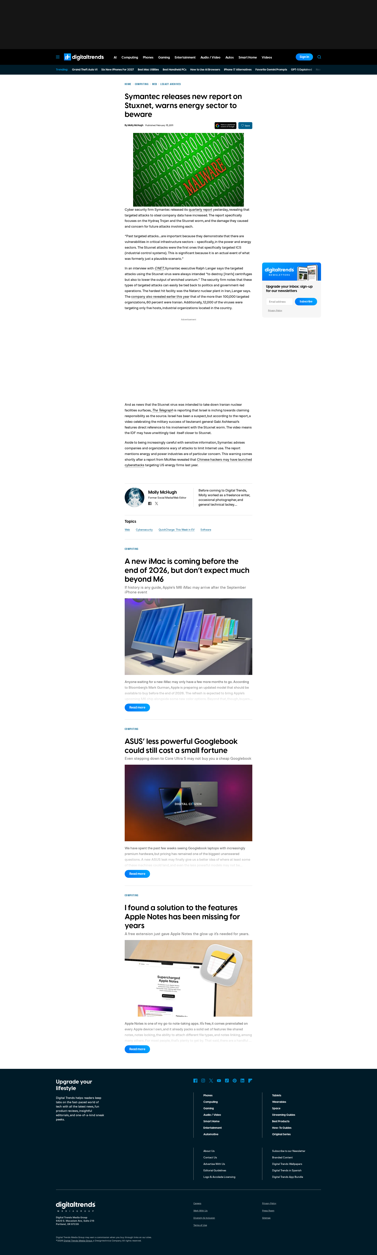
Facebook (195, 1081)
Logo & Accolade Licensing (219, 1176)
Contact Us (210, 1157)
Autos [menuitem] (229, 57)
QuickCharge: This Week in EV (177, 529)
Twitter (211, 1081)
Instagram (203, 1081)
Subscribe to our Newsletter (288, 1150)
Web (127, 529)
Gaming (208, 1108)
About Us (209, 1150)
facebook (149, 503)
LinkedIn (242, 1081)
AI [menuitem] (115, 57)
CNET (159, 268)
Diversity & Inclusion (204, 1217)
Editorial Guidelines (214, 1170)
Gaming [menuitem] (164, 57)
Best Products (280, 1121)
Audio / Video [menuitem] (210, 57)
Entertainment (212, 1128)
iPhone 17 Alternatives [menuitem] (238, 70)
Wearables (279, 1102)
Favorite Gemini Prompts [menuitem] (271, 70)
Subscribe (306, 302)
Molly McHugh (135, 125)
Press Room (268, 1210)
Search (319, 57)
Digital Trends (77, 62)
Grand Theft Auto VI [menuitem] (84, 70)
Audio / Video (212, 1115)
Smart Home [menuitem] (248, 57)
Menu (57, 57)
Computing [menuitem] (130, 57)
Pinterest (235, 1081)
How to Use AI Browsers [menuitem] (205, 70)
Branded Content (282, 1157)
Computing (210, 1102)
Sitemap (266, 1217)
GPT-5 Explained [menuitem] (301, 70)
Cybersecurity (144, 529)
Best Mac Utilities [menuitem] (148, 70)
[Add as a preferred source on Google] (225, 125)
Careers (197, 1203)
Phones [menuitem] (148, 57)
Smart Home (211, 1121)
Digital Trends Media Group (78, 1240)
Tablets (276, 1096)
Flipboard (250, 1081)
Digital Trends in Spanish (287, 1170)
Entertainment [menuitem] (185, 57)
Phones (207, 1096)
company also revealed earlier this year (160, 296)
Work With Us (200, 1210)
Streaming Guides (283, 1115)
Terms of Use (200, 1225)
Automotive (210, 1134)
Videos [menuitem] (267, 57)
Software (205, 529)
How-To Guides (281, 1128)
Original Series (281, 1134)
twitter (156, 503)
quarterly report (200, 209)
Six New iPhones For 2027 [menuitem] (117, 70)
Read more (137, 707)
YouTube (219, 1081)
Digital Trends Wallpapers (287, 1163)
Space (276, 1108)
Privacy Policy (275, 310)
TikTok (227, 1081)
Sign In (304, 57)
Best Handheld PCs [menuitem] (174, 70)
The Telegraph (162, 410)
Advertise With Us (214, 1163)
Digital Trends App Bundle (287, 1176)
